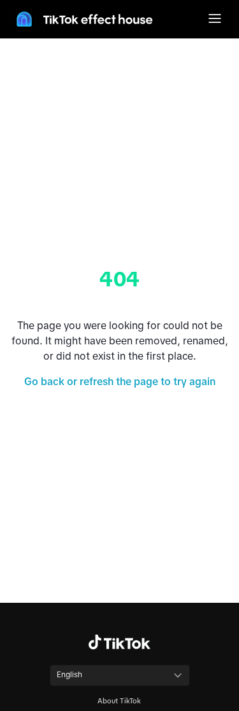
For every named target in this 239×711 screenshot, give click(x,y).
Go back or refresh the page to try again (119, 381)
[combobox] (120, 675)
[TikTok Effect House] (83, 19)
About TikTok (119, 701)
